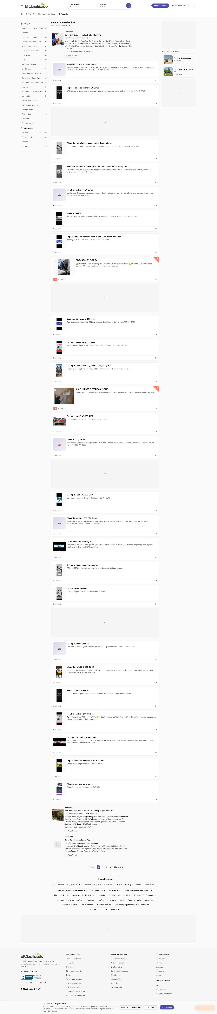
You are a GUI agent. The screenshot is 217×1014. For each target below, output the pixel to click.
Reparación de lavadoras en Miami (141, 900)
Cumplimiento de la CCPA (75, 991)
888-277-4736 (30, 971)
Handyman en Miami (116, 900)
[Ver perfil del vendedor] (55, 261)
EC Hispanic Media (118, 959)
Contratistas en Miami (69, 905)
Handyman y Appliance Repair (83, 895)
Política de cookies (73, 987)
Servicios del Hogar (47, 14)
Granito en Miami (114, 890)
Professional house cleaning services (139, 890)
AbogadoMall (116, 979)
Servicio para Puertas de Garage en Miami (114, 895)
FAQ (157, 985)
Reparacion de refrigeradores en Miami (105, 909)
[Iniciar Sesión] (194, 5)
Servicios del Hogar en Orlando (129, 885)
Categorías (160, 971)
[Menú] (22, 5)
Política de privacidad (74, 983)
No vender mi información (75, 995)
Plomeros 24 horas (61, 895)
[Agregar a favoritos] (155, 80)
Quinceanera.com (117, 963)
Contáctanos (161, 989)
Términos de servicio (74, 971)
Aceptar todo (167, 1007)
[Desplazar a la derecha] (157, 885)
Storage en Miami (98, 890)
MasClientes (115, 975)
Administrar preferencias (131, 1007)
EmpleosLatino (116, 967)
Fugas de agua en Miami (96, 900)
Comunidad (160, 959)
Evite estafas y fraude (74, 979)
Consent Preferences (164, 994)
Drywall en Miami (87, 905)
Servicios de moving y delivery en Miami (73, 890)
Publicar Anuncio (160, 5)
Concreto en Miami (104, 905)
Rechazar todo (151, 1007)
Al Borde (114, 983)
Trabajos (69, 967)
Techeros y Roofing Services (145, 895)
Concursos (160, 963)
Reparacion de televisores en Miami (70, 900)
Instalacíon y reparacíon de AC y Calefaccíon (132, 905)
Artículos (159, 967)
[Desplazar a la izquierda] (53, 885)
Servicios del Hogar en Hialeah (68, 885)
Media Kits (70, 963)
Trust (68, 975)
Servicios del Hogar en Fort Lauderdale (98, 885)
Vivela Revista (116, 987)
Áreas (158, 975)
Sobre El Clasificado (73, 959)
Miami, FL (31, 14)
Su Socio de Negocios (119, 971)
